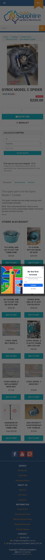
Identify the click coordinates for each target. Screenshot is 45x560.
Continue (33, 285)
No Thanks (33, 289)
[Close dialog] (42, 268)
